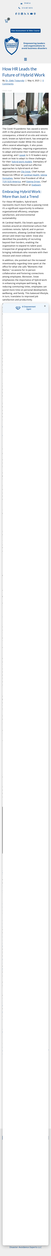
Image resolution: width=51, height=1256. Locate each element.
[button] (6, 21)
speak (22, 155)
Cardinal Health (31, 174)
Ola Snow (25, 171)
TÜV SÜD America (11, 181)
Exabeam (36, 184)
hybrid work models (22, 161)
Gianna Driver (33, 181)
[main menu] (25, 59)
